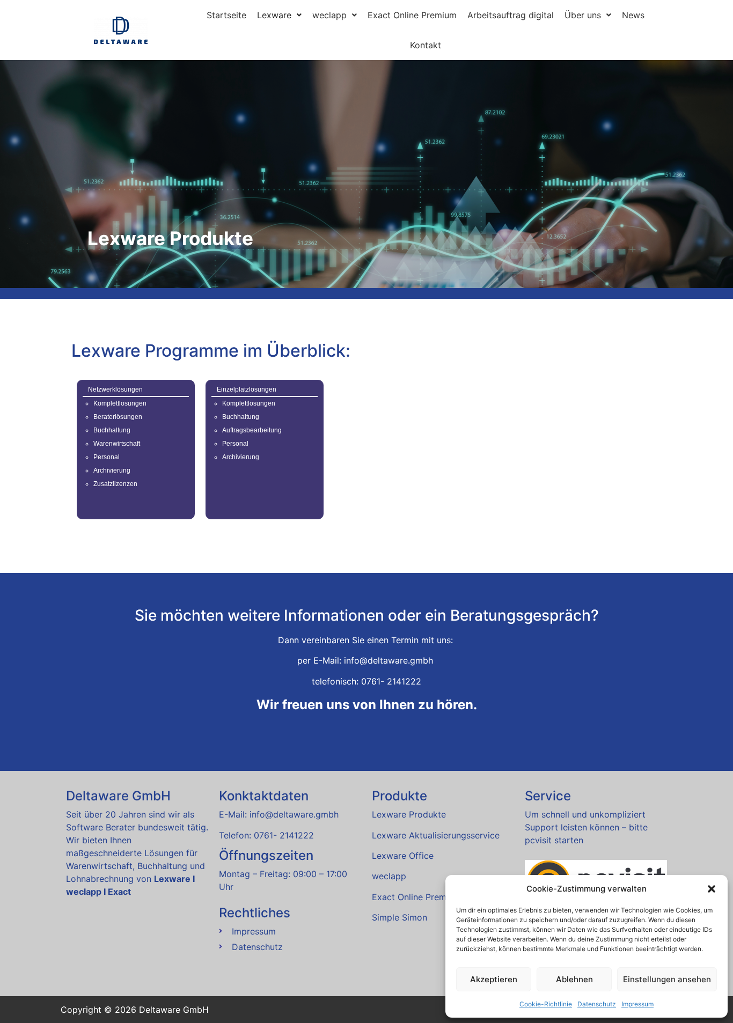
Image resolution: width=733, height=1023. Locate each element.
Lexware (274, 15)
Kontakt (425, 45)
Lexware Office (403, 855)
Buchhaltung (111, 430)
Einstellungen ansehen (667, 979)
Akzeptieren (493, 979)
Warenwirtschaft (116, 443)
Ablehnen (574, 979)
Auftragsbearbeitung (252, 430)
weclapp (329, 15)
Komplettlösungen (119, 403)
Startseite (226, 15)
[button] (711, 889)
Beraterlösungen (117, 417)
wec (389, 876)
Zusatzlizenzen (115, 484)
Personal (106, 457)
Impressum (637, 1004)
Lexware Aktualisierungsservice (436, 835)
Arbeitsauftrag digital (510, 15)
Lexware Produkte (409, 814)
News (633, 15)
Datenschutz (596, 1004)
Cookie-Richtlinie (545, 1004)
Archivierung (111, 470)
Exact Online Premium (412, 15)
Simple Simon (399, 917)
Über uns (583, 15)
